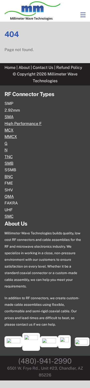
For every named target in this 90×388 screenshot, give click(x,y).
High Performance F (23, 123)
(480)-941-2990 (45, 361)
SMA (9, 116)
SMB (9, 163)
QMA (9, 196)
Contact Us (43, 67)
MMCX (10, 136)
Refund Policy (69, 67)
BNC (8, 176)
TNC (8, 156)
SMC (9, 216)
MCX (9, 130)
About (24, 67)
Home (10, 67)
